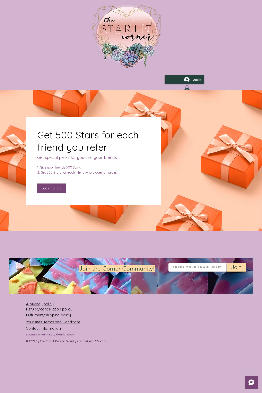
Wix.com (100, 341)
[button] (187, 89)
